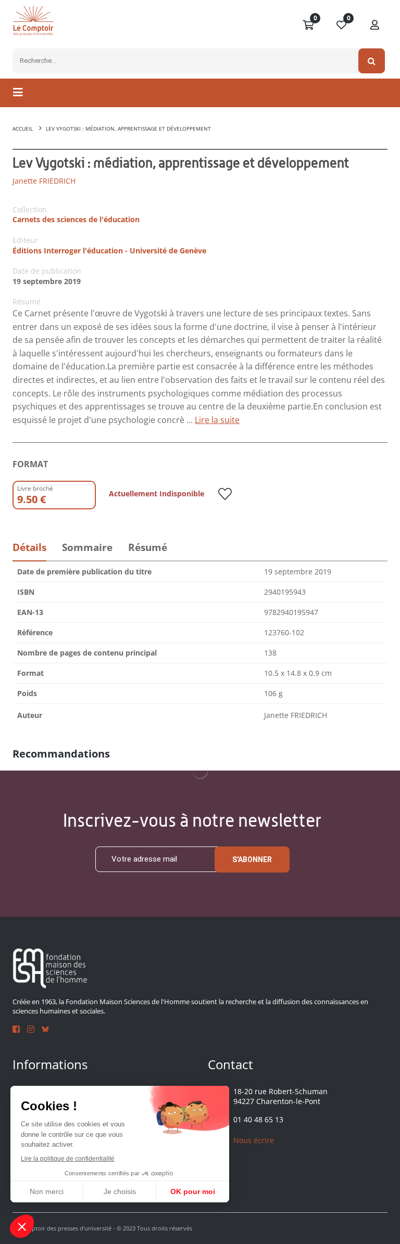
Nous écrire (253, 1140)
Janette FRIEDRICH (44, 181)
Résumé (147, 547)
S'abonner (252, 859)
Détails (29, 547)
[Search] (371, 60)
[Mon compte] (375, 25)
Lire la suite (217, 420)
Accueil (22, 128)
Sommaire (87, 547)
